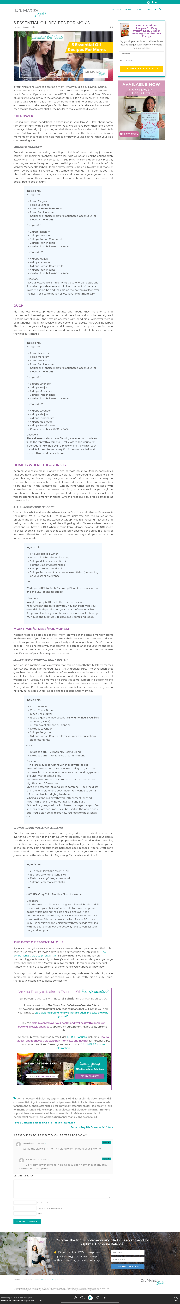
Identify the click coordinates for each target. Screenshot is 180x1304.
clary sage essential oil (57, 1098)
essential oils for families (79, 1102)
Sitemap (60, 1280)
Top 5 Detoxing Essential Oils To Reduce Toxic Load (44, 1122)
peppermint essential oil (28, 1116)
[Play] (90, 1298)
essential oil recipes (52, 1102)
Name (42, 1203)
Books (128, 9)
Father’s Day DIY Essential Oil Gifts (91, 1127)
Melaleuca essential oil (87, 1113)
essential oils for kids (84, 1105)
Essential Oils (29, 27)
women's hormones (55, 1116)
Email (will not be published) (49, 1208)
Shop (139, 9)
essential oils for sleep (39, 1109)
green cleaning (89, 1109)
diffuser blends (81, 1098)
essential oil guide (29, 1102)
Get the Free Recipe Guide (141, 68)
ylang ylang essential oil (82, 1116)
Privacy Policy (50, 1280)
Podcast (116, 9)
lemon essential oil (61, 1113)
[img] (176, 1299)
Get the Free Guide (128, 1267)
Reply (105, 1143)
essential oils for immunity (54, 1105)
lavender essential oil (36, 1113)
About (150, 9)
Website (39, 1213)
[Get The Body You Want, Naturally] (30, 17)
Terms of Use (39, 1280)
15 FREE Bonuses (77, 1036)
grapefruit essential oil (66, 1109)
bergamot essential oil (30, 1098)
